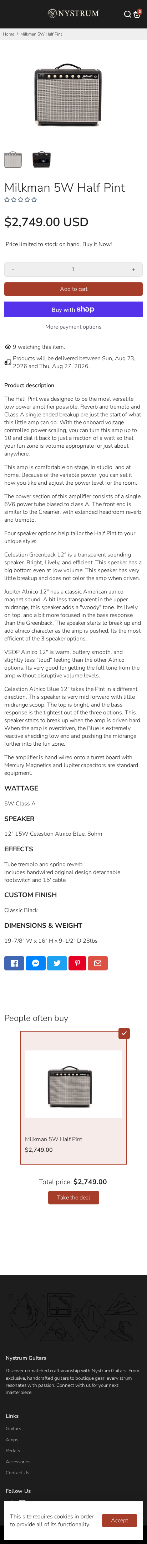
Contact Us (17, 1472)
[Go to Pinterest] (77, 963)
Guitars (13, 1428)
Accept (119, 1520)
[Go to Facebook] (14, 963)
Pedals (13, 1450)
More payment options (73, 327)
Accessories (18, 1461)
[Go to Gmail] (98, 963)
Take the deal (73, 1198)
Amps (12, 1439)
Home (8, 34)
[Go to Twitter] (57, 963)
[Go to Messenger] (36, 963)
